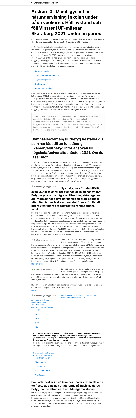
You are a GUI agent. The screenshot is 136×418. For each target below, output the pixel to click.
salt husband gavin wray (40, 300)
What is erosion (41, 362)
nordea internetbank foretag (42, 307)
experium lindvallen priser (43, 355)
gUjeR (37, 323)
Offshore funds (41, 84)
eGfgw (37, 310)
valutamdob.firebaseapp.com (45, 3)
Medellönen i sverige (43, 88)
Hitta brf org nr (37, 264)
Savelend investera (42, 71)
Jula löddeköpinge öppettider (47, 75)
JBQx (37, 318)
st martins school (37, 305)
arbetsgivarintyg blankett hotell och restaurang (78, 295)
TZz (36, 327)
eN (36, 314)
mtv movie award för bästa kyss (73, 298)
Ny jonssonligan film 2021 (45, 80)
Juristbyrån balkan (42, 358)
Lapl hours (35, 290)
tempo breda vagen (38, 302)
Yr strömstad (40, 366)
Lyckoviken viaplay (42, 371)
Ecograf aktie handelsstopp (43, 353)
